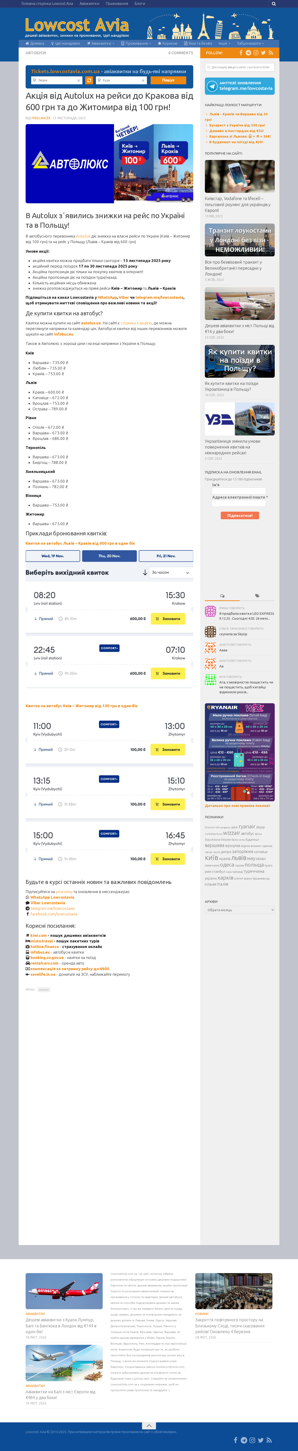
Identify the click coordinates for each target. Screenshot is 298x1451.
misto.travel (41, 941)
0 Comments (180, 53)
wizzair (231, 833)
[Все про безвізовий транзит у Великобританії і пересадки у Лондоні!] (240, 240)
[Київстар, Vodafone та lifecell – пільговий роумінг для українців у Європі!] (240, 176)
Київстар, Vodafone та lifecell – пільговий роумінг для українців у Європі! (238, 204)
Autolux (83, 236)
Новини (201, 1314)
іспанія (210, 884)
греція (208, 852)
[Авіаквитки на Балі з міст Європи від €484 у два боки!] (64, 1363)
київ (211, 857)
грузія (216, 852)
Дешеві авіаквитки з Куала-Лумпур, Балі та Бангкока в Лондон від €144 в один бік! (61, 1325)
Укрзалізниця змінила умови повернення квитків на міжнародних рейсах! (233, 447)
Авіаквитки (89, 3)
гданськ (267, 845)
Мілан (151, 1337)
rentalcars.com (44, 963)
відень (245, 845)
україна (211, 878)
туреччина (253, 871)
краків (224, 858)
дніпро (226, 852)
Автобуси (36, 53)
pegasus (225, 827)
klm (218, 827)
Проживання (117, 3)
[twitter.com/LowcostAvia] (263, 52)
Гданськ (158, 1331)
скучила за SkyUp (233, 634)
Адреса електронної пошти (240, 497)
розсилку (64, 891)
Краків (134, 1331)
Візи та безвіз (200, 43)
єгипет (238, 878)
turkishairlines (213, 833)
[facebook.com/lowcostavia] (241, 52)
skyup (260, 827)
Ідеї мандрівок (67, 43)
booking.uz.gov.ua (47, 957)
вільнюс (256, 845)
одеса (227, 864)
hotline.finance (44, 946)
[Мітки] (257, 596)
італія (222, 884)
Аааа (223, 650)
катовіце (261, 852)
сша (229, 871)
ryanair (247, 826)
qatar (234, 827)
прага (268, 865)
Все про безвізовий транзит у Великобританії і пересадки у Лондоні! (233, 268)
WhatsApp (107, 297)
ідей (167, 1308)
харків (225, 877)
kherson (210, 827)
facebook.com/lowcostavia (53, 914)
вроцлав (232, 845)
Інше (223, 43)
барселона (212, 839)
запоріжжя (242, 851)
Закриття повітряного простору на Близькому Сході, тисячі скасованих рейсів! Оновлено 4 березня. (230, 1325)
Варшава (170, 1331)
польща (254, 864)
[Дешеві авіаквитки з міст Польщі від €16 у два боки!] (240, 303)
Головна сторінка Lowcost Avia (47, 3)
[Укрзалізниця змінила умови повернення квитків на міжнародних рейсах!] (240, 418)
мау (251, 858)
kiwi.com (38, 935)
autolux (44, 989)
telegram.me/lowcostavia (159, 297)
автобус (247, 833)
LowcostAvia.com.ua (124, 1273)
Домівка (36, 43)
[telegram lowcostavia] (248, 52)
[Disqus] (109, 1060)
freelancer (41, 118)
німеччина (212, 865)
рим (208, 871)
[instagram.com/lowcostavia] (256, 52)
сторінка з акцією (136, 323)
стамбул (218, 871)
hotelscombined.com (170, 1366)
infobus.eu (40, 952)
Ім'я (216, 485)
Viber (124, 297)
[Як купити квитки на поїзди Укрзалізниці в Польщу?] (240, 361)
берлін (226, 839)
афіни (258, 833)
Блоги (140, 3)
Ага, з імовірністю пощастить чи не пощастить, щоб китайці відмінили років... (246, 687)
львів (238, 857)
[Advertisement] (240, 554)
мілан (261, 858)
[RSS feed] (271, 52)
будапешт (252, 839)
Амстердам (153, 1343)
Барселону (130, 1343)
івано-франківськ (257, 878)
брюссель (238, 839)
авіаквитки (155, 1285)
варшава (214, 845)
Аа (221, 666)
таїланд (237, 871)
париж (239, 865)
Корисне (169, 43)
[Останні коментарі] (222, 596)
